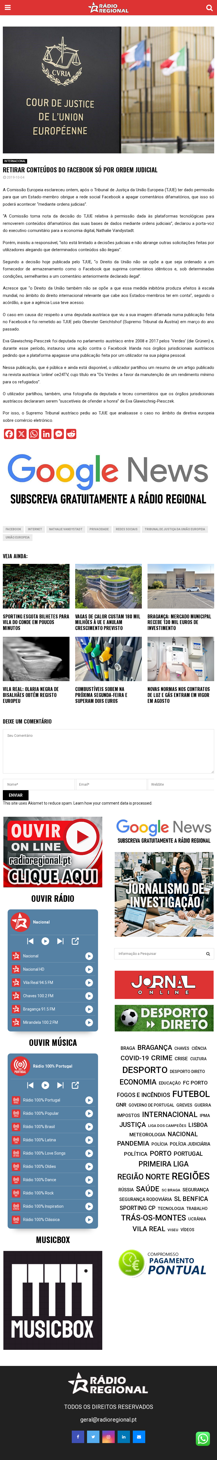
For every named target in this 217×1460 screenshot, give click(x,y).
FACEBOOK (13, 529)
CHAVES (181, 1048)
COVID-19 (135, 1058)
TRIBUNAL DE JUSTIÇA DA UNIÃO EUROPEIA (175, 529)
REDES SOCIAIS (127, 529)
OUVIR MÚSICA (53, 1042)
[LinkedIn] (124, 1437)
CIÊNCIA (199, 1048)
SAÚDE (147, 1189)
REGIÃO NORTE (143, 1176)
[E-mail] (139, 1437)
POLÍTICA (135, 1154)
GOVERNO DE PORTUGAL (151, 1105)
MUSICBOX (53, 1239)
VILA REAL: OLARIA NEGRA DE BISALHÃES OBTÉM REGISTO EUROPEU (31, 695)
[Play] (45, 941)
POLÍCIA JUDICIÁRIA (190, 1144)
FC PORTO (195, 1083)
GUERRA (202, 1105)
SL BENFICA (191, 1198)
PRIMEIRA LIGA (163, 1164)
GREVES (184, 1105)
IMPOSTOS (128, 1115)
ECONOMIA (138, 1082)
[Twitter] (93, 1437)
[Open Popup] (75, 941)
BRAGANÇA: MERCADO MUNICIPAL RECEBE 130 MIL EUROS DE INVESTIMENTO (179, 622)
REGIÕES (191, 1176)
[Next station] (30, 941)
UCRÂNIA (197, 1219)
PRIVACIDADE (99, 529)
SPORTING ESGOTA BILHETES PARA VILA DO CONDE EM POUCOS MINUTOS (36, 622)
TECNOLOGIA (171, 1208)
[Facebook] (78, 1437)
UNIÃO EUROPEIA (18, 537)
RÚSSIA (126, 1189)
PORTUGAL (188, 1153)
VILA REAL (149, 1229)
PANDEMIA (133, 1143)
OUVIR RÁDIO (52, 898)
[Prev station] (60, 941)
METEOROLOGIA (147, 1134)
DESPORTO (145, 1070)
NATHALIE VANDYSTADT (66, 529)
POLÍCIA (159, 1144)
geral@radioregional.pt (108, 1419)
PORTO (161, 1153)
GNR (121, 1104)
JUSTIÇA (132, 1125)
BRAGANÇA (154, 1047)
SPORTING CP (137, 1208)
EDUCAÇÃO (170, 1083)
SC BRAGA (171, 1190)
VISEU (173, 1230)
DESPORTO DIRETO (187, 1071)
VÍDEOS (187, 1229)
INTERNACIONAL (15, 161)
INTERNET (35, 529)
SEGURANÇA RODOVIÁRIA (145, 1199)
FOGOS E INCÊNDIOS (143, 1095)
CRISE (181, 1058)
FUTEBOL (191, 1094)
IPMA (205, 1115)
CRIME (161, 1058)
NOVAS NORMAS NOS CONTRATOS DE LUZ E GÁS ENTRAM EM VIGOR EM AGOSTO (178, 695)
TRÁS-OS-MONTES (153, 1217)
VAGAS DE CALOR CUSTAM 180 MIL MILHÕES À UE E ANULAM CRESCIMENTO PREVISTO (107, 622)
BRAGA (128, 1048)
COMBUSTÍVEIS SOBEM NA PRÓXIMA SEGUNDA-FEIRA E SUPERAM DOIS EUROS (101, 695)
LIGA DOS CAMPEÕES (167, 1126)
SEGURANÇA (196, 1189)
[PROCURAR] (208, 953)
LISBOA (198, 1125)
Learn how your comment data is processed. (112, 803)
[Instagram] (108, 1437)
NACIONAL (183, 1134)
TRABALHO (196, 1208)
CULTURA (198, 1059)
